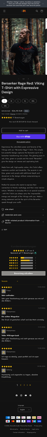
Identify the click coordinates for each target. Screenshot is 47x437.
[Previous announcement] (4, 3)
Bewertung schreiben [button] (23, 273)
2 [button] (20, 385)
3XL (5, 106)
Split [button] (5, 229)
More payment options (23, 142)
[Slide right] (28, 78)
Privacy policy (38, 426)
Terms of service (25, 429)
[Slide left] (18, 78)
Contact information (19, 432)
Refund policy (14, 429)
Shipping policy (31, 432)
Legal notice (35, 429)
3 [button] (24, 385)
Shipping (12, 114)
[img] (7, 287)
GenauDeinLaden (15, 426)
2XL (33, 101)
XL (25, 101)
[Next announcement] (43, 3)
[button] (4, 11)
